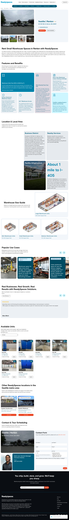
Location (20, 6)
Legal (58, 508)
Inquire (14, 356)
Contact (53, 6)
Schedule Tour (42, 30)
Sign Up (46, 487)
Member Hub (52, 2)
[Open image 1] (5, 38)
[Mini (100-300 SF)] (59, 453)
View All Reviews (6, 295)
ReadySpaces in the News (62, 502)
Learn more (9, 414)
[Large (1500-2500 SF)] (59, 456)
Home (20, 2)
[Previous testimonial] (60, 295)
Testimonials (59, 504)
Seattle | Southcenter (7, 408)
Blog (58, 499)
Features (15, 6)
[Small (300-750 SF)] (59, 454)
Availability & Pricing (38, 2)
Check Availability (50, 30)
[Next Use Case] (64, 252)
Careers (58, 506)
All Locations (6, 8)
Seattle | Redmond (23, 408)
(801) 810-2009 (18, 461)
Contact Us (65, 2)
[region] (34, 310)
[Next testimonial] (64, 295)
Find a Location (24, 2)
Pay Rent (58, 500)
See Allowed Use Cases (40, 109)
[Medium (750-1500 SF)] (59, 455)
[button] (51, 204)
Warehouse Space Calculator (7, 90)
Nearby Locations (47, 6)
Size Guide (27, 6)
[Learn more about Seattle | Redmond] (26, 402)
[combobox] (9, 335)
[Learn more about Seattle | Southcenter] (9, 402)
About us (58, 497)
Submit (65, 468)
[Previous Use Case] (60, 252)
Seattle (11, 8)
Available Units (38, 6)
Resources (46, 2)
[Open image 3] (22, 38)
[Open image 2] (13, 38)
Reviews (32, 6)
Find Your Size (31, 2)
